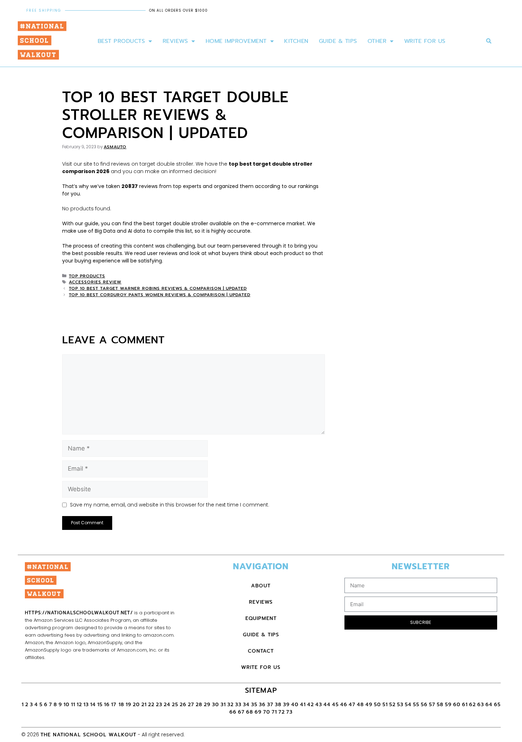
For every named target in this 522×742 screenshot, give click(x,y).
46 (343, 704)
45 (335, 704)
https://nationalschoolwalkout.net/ (79, 612)
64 (489, 704)
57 (432, 704)
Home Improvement (236, 41)
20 (136, 704)
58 (440, 704)
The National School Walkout (88, 734)
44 (327, 704)
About (261, 585)
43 (318, 704)
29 (207, 704)
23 (159, 704)
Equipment (261, 618)
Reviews (175, 41)
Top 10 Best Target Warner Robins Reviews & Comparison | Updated (158, 288)
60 (457, 704)
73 (289, 712)
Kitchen (296, 41)
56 (424, 704)
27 (191, 704)
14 (93, 704)
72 (281, 712)
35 (254, 704)
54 (408, 704)
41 (303, 704)
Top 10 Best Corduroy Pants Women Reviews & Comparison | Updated (159, 295)
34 (246, 704)
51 (385, 704)
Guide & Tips (338, 41)
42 (310, 704)
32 (230, 704)
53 (400, 704)
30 (215, 704)
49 (369, 704)
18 (121, 704)
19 (128, 704)
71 (274, 712)
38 (278, 704)
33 (238, 704)
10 (67, 704)
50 (377, 704)
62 (472, 704)
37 (270, 704)
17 (115, 704)
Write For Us (425, 41)
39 (286, 704)
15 (100, 704)
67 (241, 712)
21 (144, 704)
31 (223, 704)
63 (480, 704)
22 (151, 704)
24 (167, 704)
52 (392, 704)
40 (295, 704)
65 (497, 704)
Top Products (87, 276)
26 (183, 704)
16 (107, 704)
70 (266, 712)
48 (360, 704)
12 (79, 704)
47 (352, 704)
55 (416, 704)
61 (465, 704)
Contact (261, 651)
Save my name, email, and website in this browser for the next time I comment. (169, 504)
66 (232, 712)
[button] (488, 41)
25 (175, 704)
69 (258, 712)
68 (249, 712)
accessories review (95, 282)
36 (262, 704)
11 (73, 704)
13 (86, 704)
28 (199, 704)
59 (448, 704)
